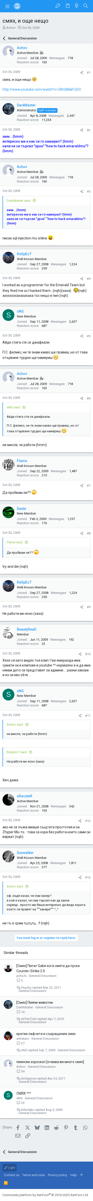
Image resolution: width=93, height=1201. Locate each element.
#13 (88, 877)
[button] (7, 6)
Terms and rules (33, 1175)
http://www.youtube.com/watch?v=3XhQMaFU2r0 (41, 89)
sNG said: (14, 407)
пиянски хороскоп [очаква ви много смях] (50, 1062)
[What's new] (76, 6)
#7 (89, 485)
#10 (88, 654)
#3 (89, 191)
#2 (89, 130)
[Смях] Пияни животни (34, 1002)
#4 (89, 279)
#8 (89, 533)
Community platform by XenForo (45, 1195)
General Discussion (43, 976)
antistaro (22, 1038)
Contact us (11, 1175)
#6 (89, 398)
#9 (89, 607)
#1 (89, 72)
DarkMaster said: (19, 200)
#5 (89, 336)
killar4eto (27, 1109)
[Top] (81, 1175)
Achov (11, 28)
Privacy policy (57, 1175)
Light (11, 1167)
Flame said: (15, 542)
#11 (88, 715)
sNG (24, 1050)
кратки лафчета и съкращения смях (46, 1034)
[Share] (81, 72)
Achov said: (15, 724)
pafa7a (21, 976)
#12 (88, 821)
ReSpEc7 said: (17, 752)
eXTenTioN (28, 1018)
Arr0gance (28, 1078)
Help (73, 1175)
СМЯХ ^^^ (23, 1093)
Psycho (26, 987)
